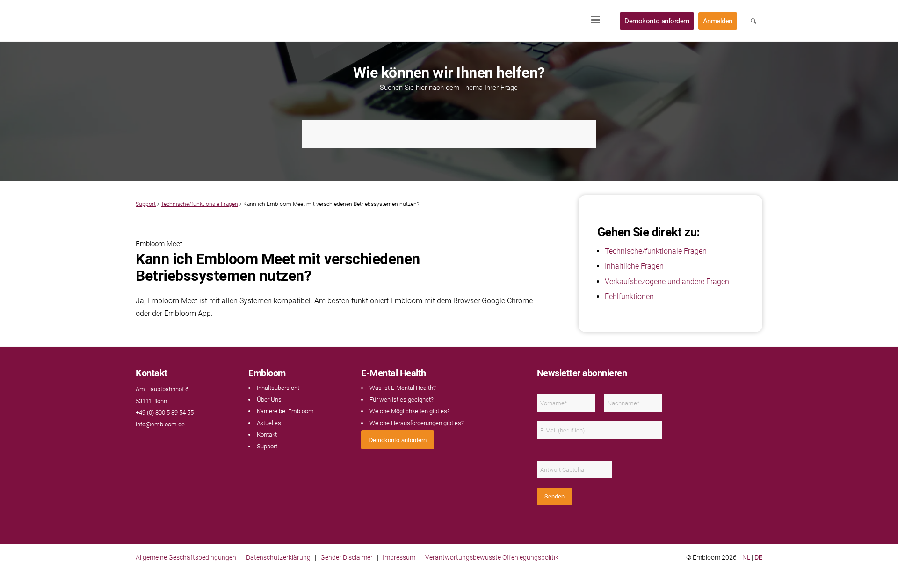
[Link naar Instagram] (159, 443)
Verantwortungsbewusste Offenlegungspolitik (491, 557)
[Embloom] (197, 21)
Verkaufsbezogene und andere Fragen (667, 281)
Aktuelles (269, 422)
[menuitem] (598, 21)
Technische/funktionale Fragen (199, 204)
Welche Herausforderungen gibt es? (416, 422)
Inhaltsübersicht (278, 387)
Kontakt (267, 434)
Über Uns (269, 399)
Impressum (399, 557)
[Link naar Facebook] (140, 443)
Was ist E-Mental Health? (402, 387)
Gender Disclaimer (346, 557)
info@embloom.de (160, 424)
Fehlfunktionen (629, 296)
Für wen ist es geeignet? (401, 399)
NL (746, 557)
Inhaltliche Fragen (634, 266)
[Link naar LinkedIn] (149, 443)
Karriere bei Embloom (285, 411)
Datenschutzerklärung (278, 557)
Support (146, 204)
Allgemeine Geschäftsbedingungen (186, 557)
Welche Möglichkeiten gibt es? (409, 411)
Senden (554, 496)
